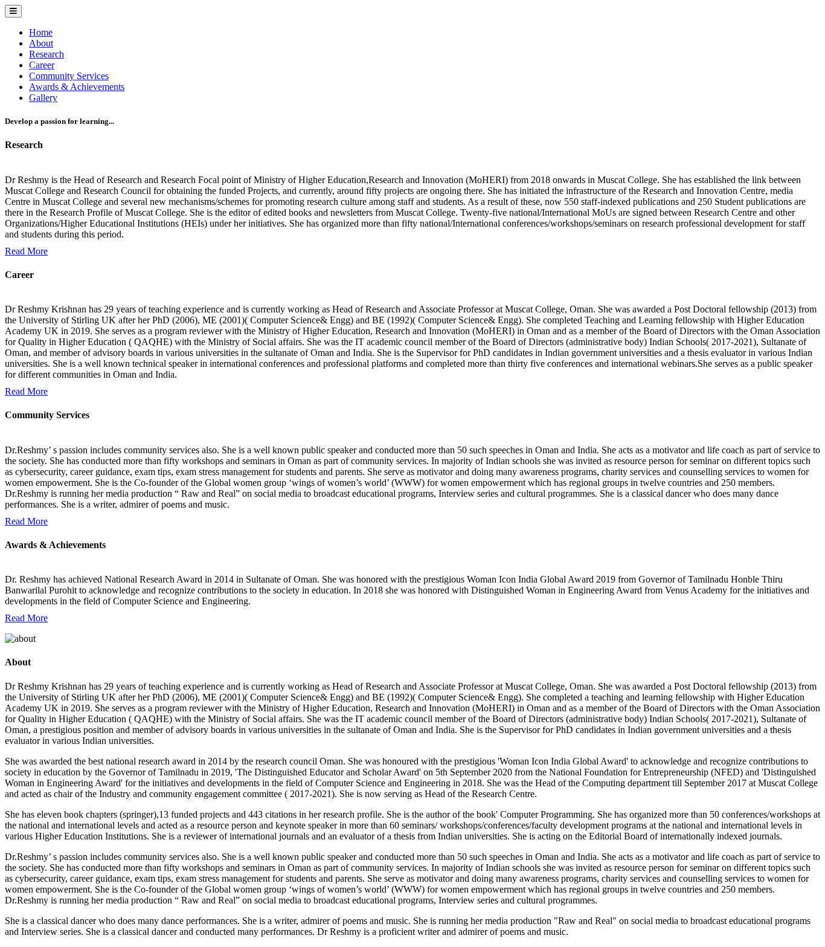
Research (46, 54)
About (41, 43)
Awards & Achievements (76, 87)
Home (41, 32)
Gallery (43, 97)
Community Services (69, 76)
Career (41, 65)
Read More (26, 251)
